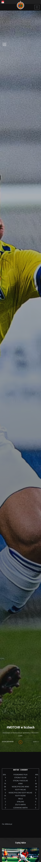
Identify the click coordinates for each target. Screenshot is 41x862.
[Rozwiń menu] (36, 7)
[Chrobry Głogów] (20, 5)
